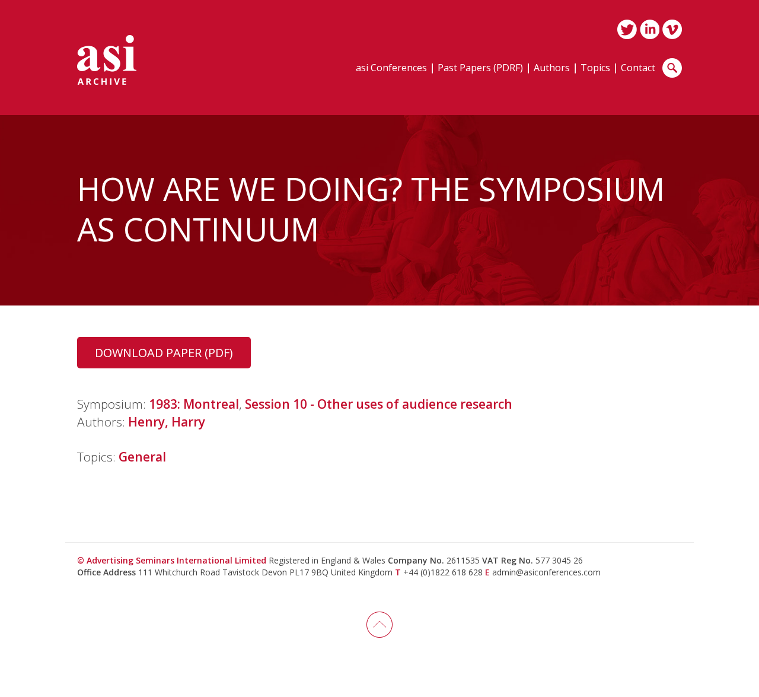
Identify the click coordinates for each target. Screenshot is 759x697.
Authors (552, 68)
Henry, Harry (166, 421)
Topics (595, 68)
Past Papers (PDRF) (480, 68)
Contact (638, 68)
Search (672, 68)
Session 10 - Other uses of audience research (378, 404)
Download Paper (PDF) (164, 353)
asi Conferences (391, 68)
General (142, 456)
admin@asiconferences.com (546, 572)
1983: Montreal (194, 404)
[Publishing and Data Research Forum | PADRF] (106, 60)
